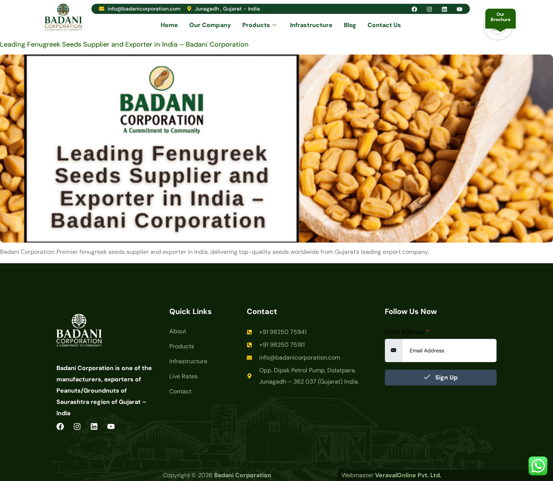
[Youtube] (459, 9)
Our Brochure (500, 17)
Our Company (210, 25)
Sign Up (445, 377)
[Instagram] (429, 9)
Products (256, 25)
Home (169, 25)
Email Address (407, 332)
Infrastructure (311, 25)
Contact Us (384, 25)
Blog (350, 25)
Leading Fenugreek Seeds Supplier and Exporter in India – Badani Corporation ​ (125, 44)
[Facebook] (414, 9)
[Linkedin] (444, 9)
